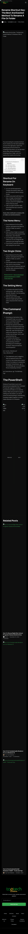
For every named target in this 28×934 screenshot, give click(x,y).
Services (11, 913)
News (22, 913)
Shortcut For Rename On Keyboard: (13, 162)
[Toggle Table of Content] (21, 160)
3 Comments (16, 756)
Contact (14, 916)
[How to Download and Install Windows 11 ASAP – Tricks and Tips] (14, 813)
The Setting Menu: (11, 168)
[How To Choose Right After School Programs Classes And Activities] (14, 577)
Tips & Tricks (21, 22)
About (17, 913)
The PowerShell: (9, 171)
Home (5, 913)
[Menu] (25, 2)
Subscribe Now (14, 904)
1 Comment (5, 638)
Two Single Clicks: (11, 166)
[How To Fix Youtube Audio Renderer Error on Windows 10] (14, 695)
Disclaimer (14, 924)
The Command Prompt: (10, 170)
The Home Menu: (11, 165)
